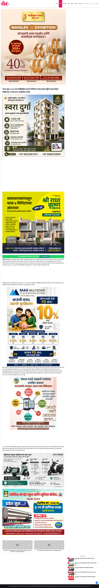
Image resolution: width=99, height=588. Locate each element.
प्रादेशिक (72, 3)
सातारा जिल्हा (64, 3)
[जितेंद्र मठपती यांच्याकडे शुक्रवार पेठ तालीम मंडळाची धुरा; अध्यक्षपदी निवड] (71, 569)
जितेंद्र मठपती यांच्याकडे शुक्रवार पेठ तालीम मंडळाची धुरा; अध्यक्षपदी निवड (84, 567)
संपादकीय (76, 3)
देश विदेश (80, 3)
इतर (83, 3)
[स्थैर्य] (5, 3)
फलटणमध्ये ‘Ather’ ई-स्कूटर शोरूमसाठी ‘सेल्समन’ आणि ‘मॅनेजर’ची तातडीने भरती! (85, 576)
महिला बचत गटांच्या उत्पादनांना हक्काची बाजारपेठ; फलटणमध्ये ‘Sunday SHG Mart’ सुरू (85, 573)
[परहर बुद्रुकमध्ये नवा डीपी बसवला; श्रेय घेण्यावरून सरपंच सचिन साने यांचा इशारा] (71, 560)
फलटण (60, 3)
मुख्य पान (57, 3)
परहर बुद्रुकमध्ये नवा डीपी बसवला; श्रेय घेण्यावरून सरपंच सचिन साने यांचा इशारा (85, 558)
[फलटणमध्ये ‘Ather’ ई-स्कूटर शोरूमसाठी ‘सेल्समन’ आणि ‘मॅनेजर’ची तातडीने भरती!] (71, 578)
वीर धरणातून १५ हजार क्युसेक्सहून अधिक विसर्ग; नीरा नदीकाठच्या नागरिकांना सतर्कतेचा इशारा (86, 563)
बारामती (69, 3)
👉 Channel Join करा (44, 256)
